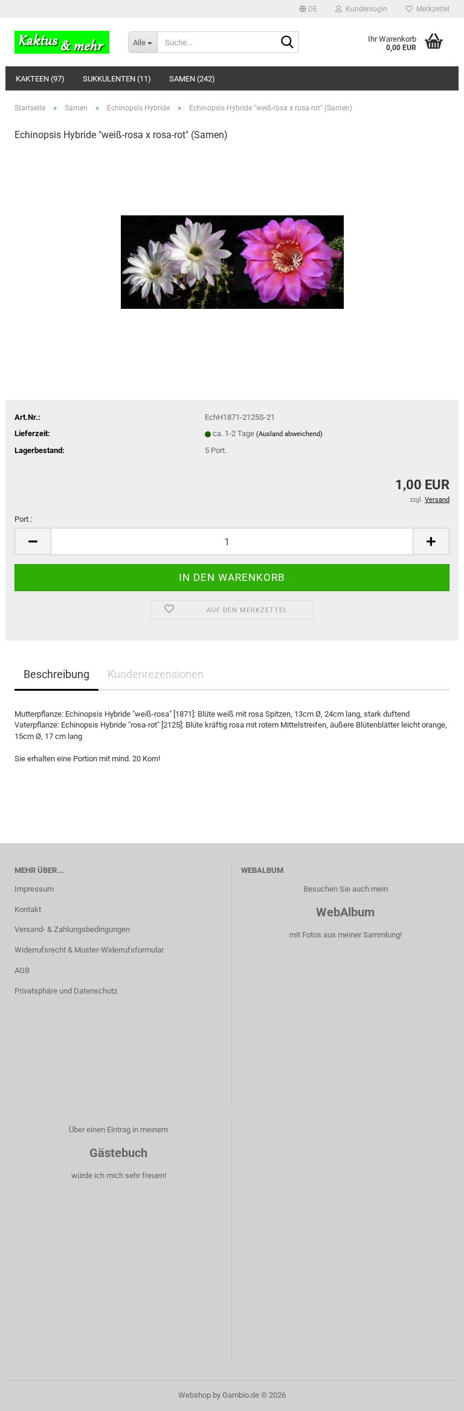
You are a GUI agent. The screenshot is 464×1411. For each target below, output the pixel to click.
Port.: (23, 519)
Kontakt (27, 909)
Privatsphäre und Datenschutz (65, 990)
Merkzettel (431, 9)
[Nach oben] (431, 1393)
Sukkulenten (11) (117, 78)
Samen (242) (192, 78)
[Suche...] (287, 43)
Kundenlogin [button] (364, 9)
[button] (308, 9)
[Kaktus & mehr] (62, 42)
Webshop (194, 1395)
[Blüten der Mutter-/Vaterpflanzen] (232, 242)
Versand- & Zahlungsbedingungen (72, 929)
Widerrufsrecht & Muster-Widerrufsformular (89, 949)
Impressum (34, 888)
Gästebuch (118, 1153)
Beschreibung (56, 674)
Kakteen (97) (40, 78)
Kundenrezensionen (156, 674)
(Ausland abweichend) (289, 434)
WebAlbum (345, 912)
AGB (22, 970)
